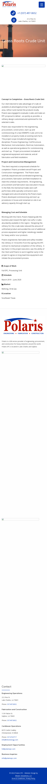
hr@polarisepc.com (8, 749)
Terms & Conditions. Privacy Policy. (23, 778)
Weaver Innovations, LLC (23, 776)
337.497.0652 (12, 704)
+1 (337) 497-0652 (27, 13)
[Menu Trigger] (42, 5)
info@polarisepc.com (9, 758)
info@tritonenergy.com (10, 740)
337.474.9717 (12, 737)
